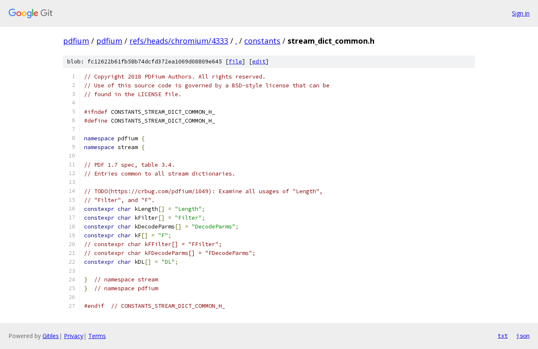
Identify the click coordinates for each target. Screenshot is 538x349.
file (235, 61)
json (523, 335)
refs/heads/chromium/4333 (178, 41)
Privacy (73, 336)
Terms (97, 336)
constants (262, 41)
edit (259, 61)
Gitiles (50, 336)
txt (503, 335)
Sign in (521, 13)
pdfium (76, 41)
